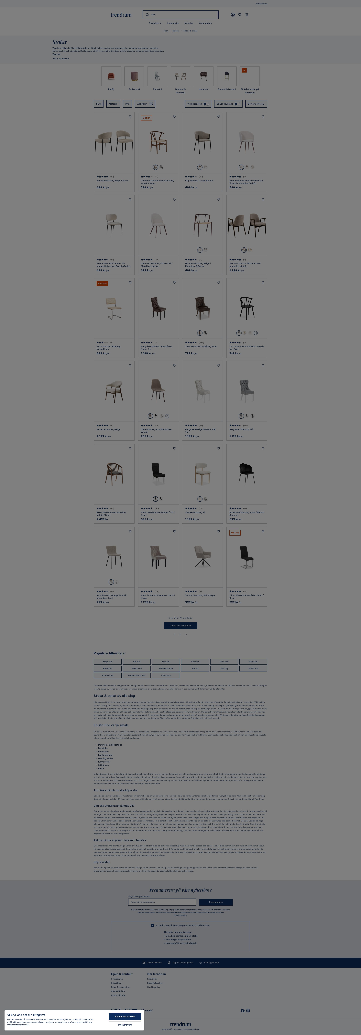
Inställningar (125, 1025)
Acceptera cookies (125, 1016)
